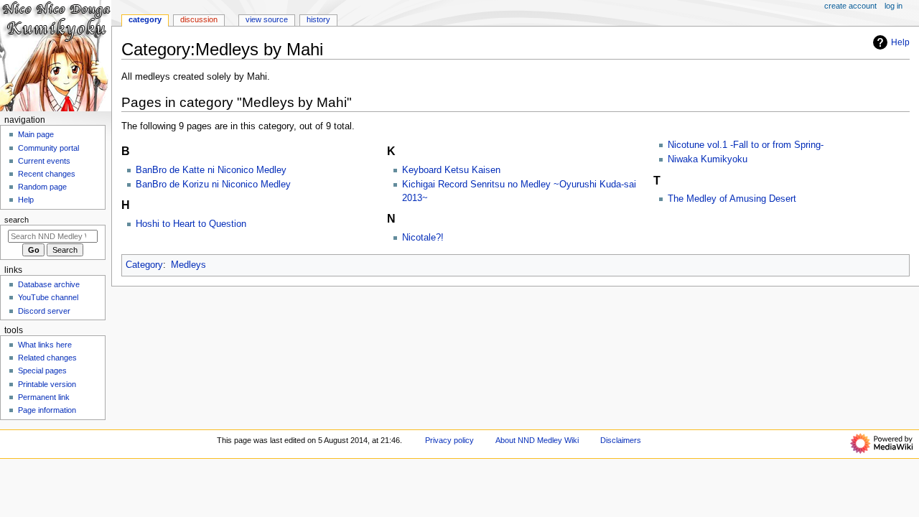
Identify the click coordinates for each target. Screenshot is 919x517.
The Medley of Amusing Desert (732, 199)
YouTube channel (48, 297)
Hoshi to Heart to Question (191, 224)
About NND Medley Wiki (537, 440)
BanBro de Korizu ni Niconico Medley (213, 185)
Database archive (49, 284)
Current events (44, 161)
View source (267, 19)
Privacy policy (449, 440)
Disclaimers (620, 440)
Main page (36, 134)
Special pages (42, 370)
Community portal (48, 148)
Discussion (199, 19)
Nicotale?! (423, 238)
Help (900, 42)
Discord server (44, 311)
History (318, 19)
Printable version (47, 384)
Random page (42, 186)
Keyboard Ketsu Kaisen (451, 170)
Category (144, 265)
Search (16, 219)
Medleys (188, 265)
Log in (893, 5)
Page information (47, 410)
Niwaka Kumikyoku (707, 159)
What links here (45, 344)
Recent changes (46, 173)
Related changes (47, 357)
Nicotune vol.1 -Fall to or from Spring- (746, 145)
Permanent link (44, 397)
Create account (850, 5)
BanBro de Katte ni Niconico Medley (211, 170)
